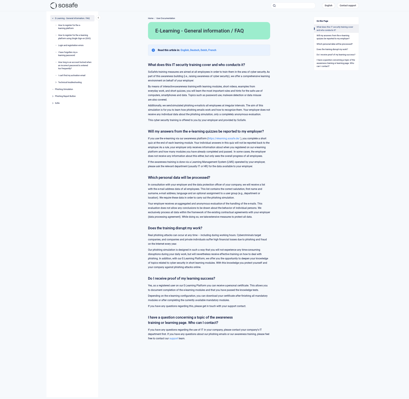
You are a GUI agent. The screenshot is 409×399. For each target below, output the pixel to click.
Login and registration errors (71, 45)
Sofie (57, 103)
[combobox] (293, 6)
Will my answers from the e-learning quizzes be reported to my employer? (333, 37)
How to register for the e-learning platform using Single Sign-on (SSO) (74, 37)
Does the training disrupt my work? (332, 49)
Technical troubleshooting (70, 82)
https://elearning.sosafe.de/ (224, 138)
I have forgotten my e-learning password (68, 54)
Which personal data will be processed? (335, 44)
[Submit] (274, 5)
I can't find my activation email (71, 75)
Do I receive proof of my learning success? (336, 54)
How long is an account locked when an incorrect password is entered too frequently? (74, 65)
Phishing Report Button (65, 96)
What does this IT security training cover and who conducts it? (335, 28)
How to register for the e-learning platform (69, 27)
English (328, 5)
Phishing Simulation (64, 89)
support (173, 338)
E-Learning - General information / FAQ (72, 18)
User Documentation (165, 18)
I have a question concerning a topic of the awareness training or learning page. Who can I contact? (336, 63)
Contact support (348, 5)
